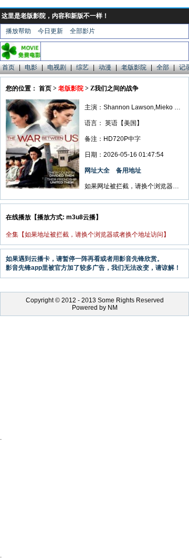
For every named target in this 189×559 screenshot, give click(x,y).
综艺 (82, 67)
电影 (31, 67)
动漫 (105, 67)
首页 (8, 67)
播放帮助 (18, 31)
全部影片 (82, 31)
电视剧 (56, 67)
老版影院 (133, 67)
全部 (162, 67)
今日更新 (50, 31)
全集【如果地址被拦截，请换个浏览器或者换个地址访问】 (88, 234)
